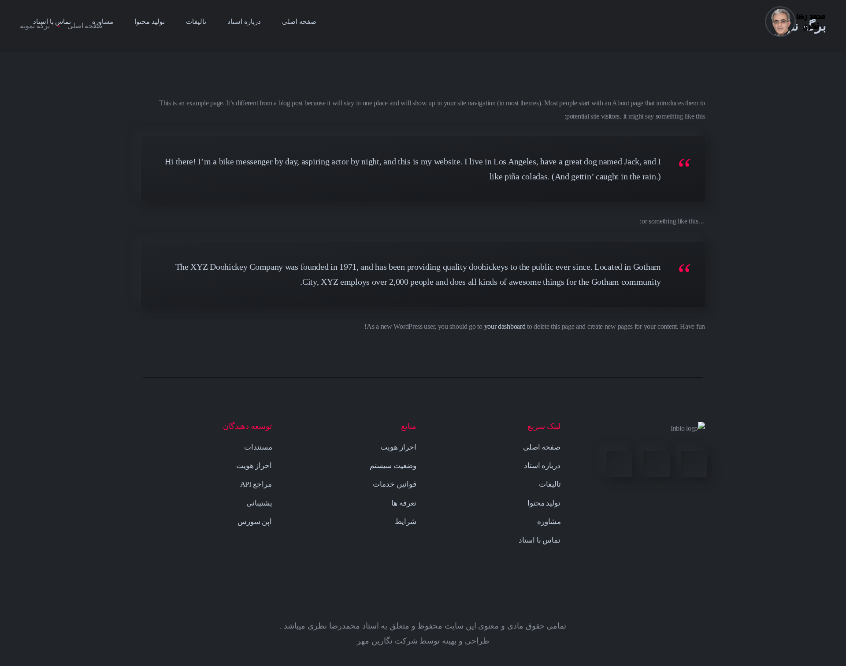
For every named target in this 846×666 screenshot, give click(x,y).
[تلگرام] (656, 464)
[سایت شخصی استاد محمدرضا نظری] (795, 21)
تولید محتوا (149, 21)
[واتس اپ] (619, 464)
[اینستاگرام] (694, 464)
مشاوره (102, 21)
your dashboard (505, 326)
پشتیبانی (259, 503)
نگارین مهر (375, 640)
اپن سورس (254, 521)
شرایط (405, 521)
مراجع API (256, 484)
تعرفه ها (403, 503)
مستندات (258, 447)
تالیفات (196, 21)
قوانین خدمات (394, 484)
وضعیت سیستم (393, 465)
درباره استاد (244, 21)
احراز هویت (398, 447)
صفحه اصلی (299, 21)
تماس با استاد (52, 21)
